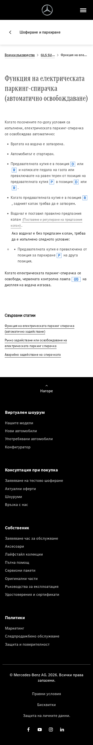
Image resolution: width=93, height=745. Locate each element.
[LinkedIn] (62, 729)
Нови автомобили (21, 430)
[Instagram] (51, 729)
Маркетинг (14, 628)
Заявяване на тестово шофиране (34, 480)
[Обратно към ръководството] (12, 32)
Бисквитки (46, 704)
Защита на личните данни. (46, 715)
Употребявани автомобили (29, 438)
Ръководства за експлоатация (32, 586)
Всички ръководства (20, 55)
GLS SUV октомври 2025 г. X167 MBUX (48, 55)
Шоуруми (13, 496)
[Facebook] (28, 729)
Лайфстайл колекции (24, 554)
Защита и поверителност (27, 644)
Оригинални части (21, 578)
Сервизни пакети (20, 570)
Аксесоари (14, 546)
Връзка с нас (16, 504)
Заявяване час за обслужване (31, 538)
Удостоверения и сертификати (32, 594)
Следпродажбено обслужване (32, 636)
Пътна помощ (17, 562)
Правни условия (46, 693)
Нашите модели (19, 422)
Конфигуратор (18, 446)
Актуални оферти (20, 488)
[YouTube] (40, 729)
